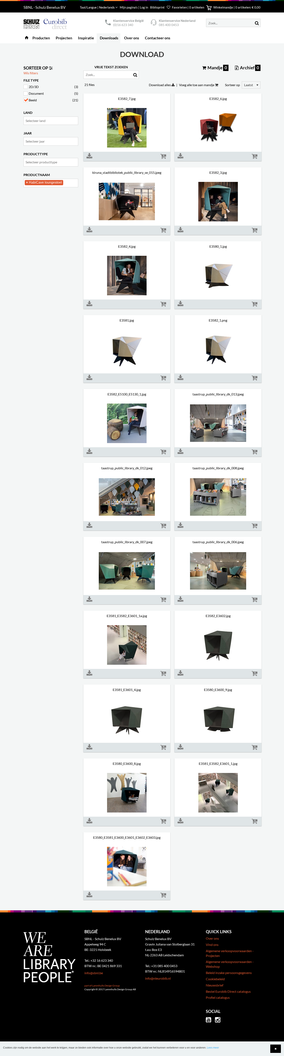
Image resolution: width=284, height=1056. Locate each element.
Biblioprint (157, 7)
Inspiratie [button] (86, 38)
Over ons (212, 938)
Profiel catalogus (218, 997)
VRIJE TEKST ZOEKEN (111, 67)
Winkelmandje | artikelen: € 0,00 (237, 7)
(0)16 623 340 (123, 25)
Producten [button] (41, 38)
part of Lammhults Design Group (102, 985)
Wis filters (30, 73)
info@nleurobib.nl (158, 978)
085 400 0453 (169, 25)
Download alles (160, 85)
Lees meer (213, 1047)
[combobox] (50, 121)
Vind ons (212, 945)
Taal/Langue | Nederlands (97, 7)
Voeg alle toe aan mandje (197, 85)
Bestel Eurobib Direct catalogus (228, 991)
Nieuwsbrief (214, 985)
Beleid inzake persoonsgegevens (229, 973)
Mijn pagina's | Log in (134, 7)
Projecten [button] (64, 38)
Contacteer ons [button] (157, 38)
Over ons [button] (131, 38)
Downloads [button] (109, 38)
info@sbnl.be (93, 973)
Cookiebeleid (215, 979)
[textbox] (52, 120)
